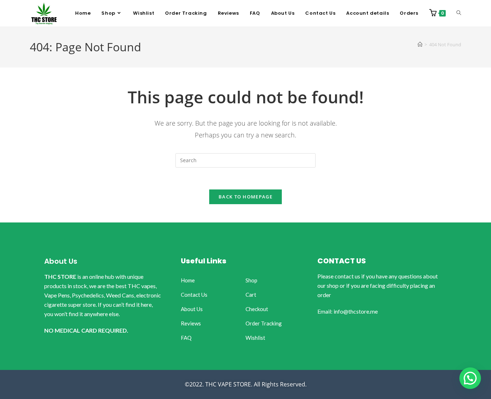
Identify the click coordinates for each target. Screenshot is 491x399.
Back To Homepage (245, 196)
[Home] (420, 44)
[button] (470, 378)
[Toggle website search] (459, 13)
